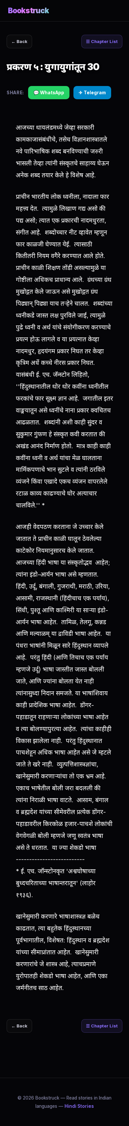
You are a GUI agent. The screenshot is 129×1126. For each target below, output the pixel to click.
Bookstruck (28, 10)
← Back (19, 41)
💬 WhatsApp (48, 92)
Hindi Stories (79, 1106)
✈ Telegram (92, 92)
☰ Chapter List (102, 41)
